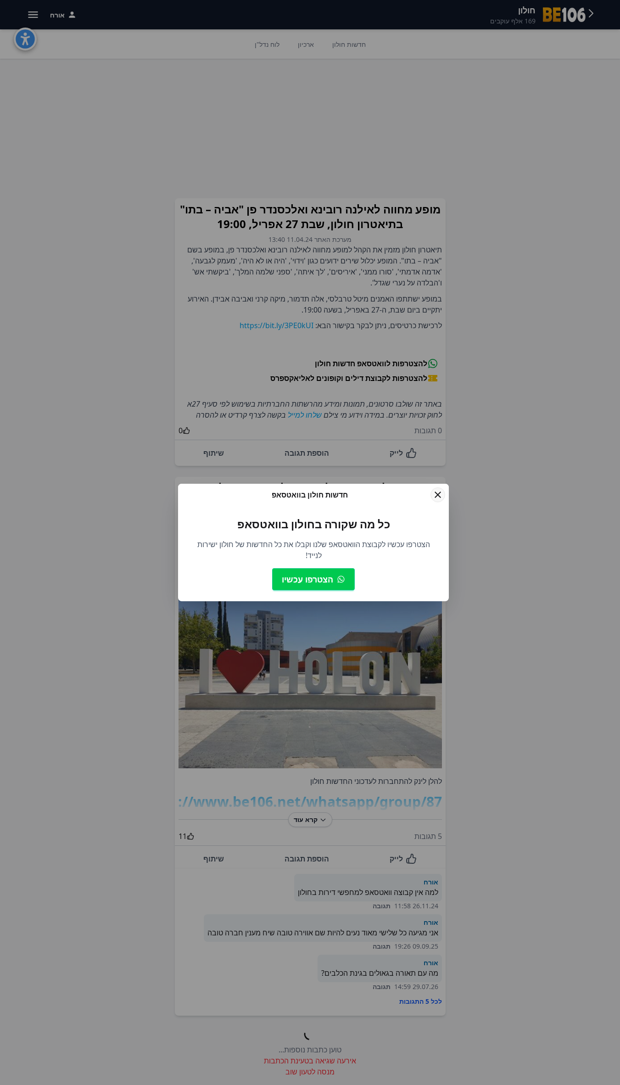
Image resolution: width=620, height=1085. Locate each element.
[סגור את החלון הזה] (437, 494)
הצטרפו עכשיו (307, 579)
